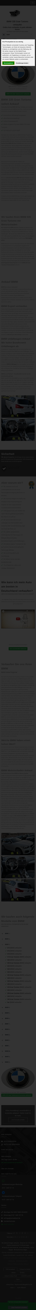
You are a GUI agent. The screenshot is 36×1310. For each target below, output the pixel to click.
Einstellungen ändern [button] (22, 63)
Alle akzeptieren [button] (8, 63)
